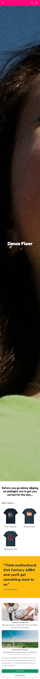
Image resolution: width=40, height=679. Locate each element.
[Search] (32, 3)
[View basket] (36, 3)
